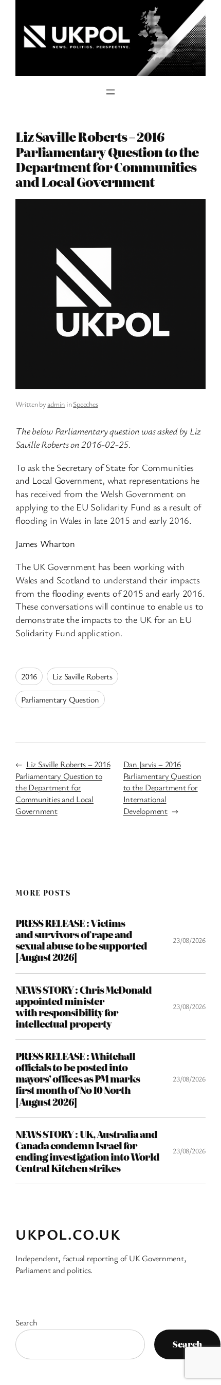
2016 (29, 676)
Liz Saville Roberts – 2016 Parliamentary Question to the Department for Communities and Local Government (62, 787)
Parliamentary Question (60, 699)
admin (56, 404)
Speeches (85, 404)
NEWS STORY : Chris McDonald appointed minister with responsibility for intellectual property (83, 1007)
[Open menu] (110, 92)
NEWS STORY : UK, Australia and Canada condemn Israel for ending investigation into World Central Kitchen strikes (87, 1151)
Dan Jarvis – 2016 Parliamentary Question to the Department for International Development (162, 787)
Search (26, 1322)
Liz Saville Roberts (82, 676)
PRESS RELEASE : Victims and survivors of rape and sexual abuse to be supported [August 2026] (81, 940)
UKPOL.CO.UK (68, 1234)
